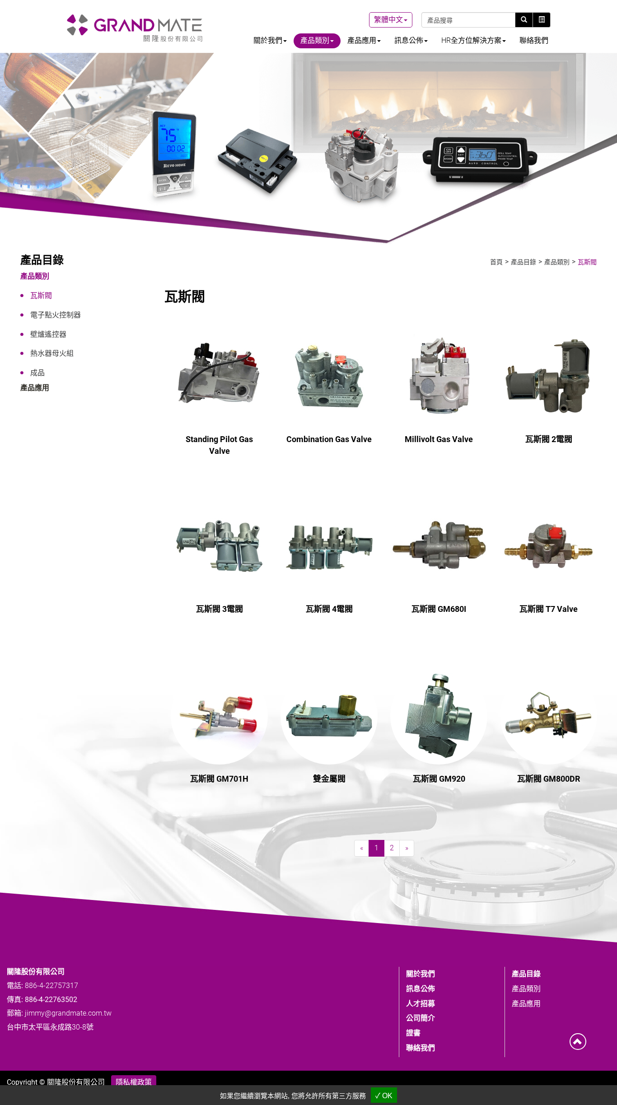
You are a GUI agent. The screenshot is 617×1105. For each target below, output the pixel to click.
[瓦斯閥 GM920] (439, 716)
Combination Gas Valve (329, 439)
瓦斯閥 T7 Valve (548, 609)
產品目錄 (523, 262)
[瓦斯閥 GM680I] (439, 546)
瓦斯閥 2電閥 (548, 439)
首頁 (496, 262)
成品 (37, 372)
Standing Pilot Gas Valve (219, 445)
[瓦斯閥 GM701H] (219, 716)
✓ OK (384, 1096)
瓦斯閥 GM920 (439, 778)
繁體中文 (388, 19)
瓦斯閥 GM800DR (548, 778)
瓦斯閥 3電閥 (219, 609)
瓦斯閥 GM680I (438, 609)
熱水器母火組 (52, 353)
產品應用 (34, 387)
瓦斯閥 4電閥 (329, 609)
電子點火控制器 (55, 315)
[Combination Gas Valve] (329, 376)
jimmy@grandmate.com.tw (68, 1013)
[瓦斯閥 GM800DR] (549, 716)
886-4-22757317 (51, 985)
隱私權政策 (134, 1082)
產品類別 (34, 276)
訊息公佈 (420, 988)
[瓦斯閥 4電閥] (329, 546)
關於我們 (420, 974)
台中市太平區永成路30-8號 (50, 1027)
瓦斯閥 (41, 295)
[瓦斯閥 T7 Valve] (549, 546)
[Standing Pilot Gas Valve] (219, 376)
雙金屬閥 (329, 778)
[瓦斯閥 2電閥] (549, 376)
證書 (413, 1033)
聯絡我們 (533, 40)
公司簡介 (420, 1018)
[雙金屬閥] (329, 716)
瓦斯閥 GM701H (219, 778)
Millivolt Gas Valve (439, 439)
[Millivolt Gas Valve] (439, 376)
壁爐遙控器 (48, 334)
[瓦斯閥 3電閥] (219, 546)
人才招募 (420, 1003)
